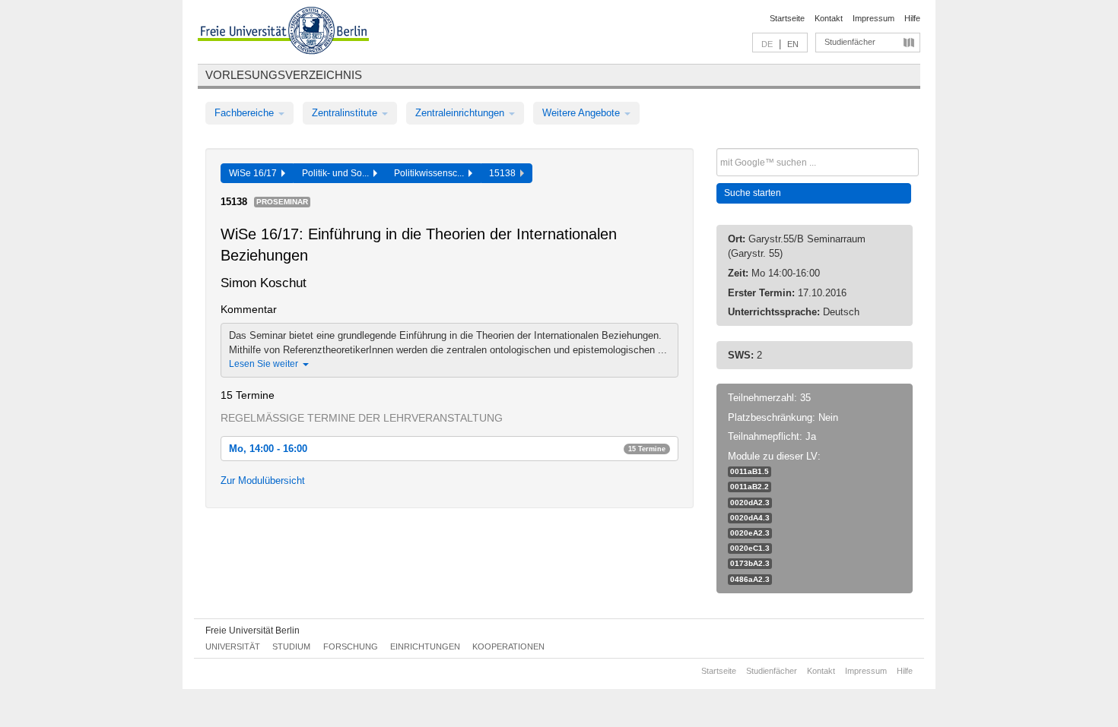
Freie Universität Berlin (252, 630)
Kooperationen (508, 646)
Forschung (350, 646)
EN (793, 44)
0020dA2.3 (750, 502)
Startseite (787, 18)
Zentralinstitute (346, 113)
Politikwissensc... (431, 173)
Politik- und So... (337, 173)
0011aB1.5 (749, 471)
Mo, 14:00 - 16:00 (447, 448)
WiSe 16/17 (255, 173)
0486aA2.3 (750, 579)
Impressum (873, 18)
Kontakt (829, 18)
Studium (291, 646)
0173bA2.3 (750, 563)
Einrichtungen (425, 646)
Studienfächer (849, 41)
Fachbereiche (245, 113)
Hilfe (912, 18)
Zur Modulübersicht (263, 480)
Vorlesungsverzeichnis (283, 74)
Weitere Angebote (582, 113)
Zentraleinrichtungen (461, 113)
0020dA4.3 (750, 518)
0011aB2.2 (749, 486)
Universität (232, 646)
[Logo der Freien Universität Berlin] (283, 32)
